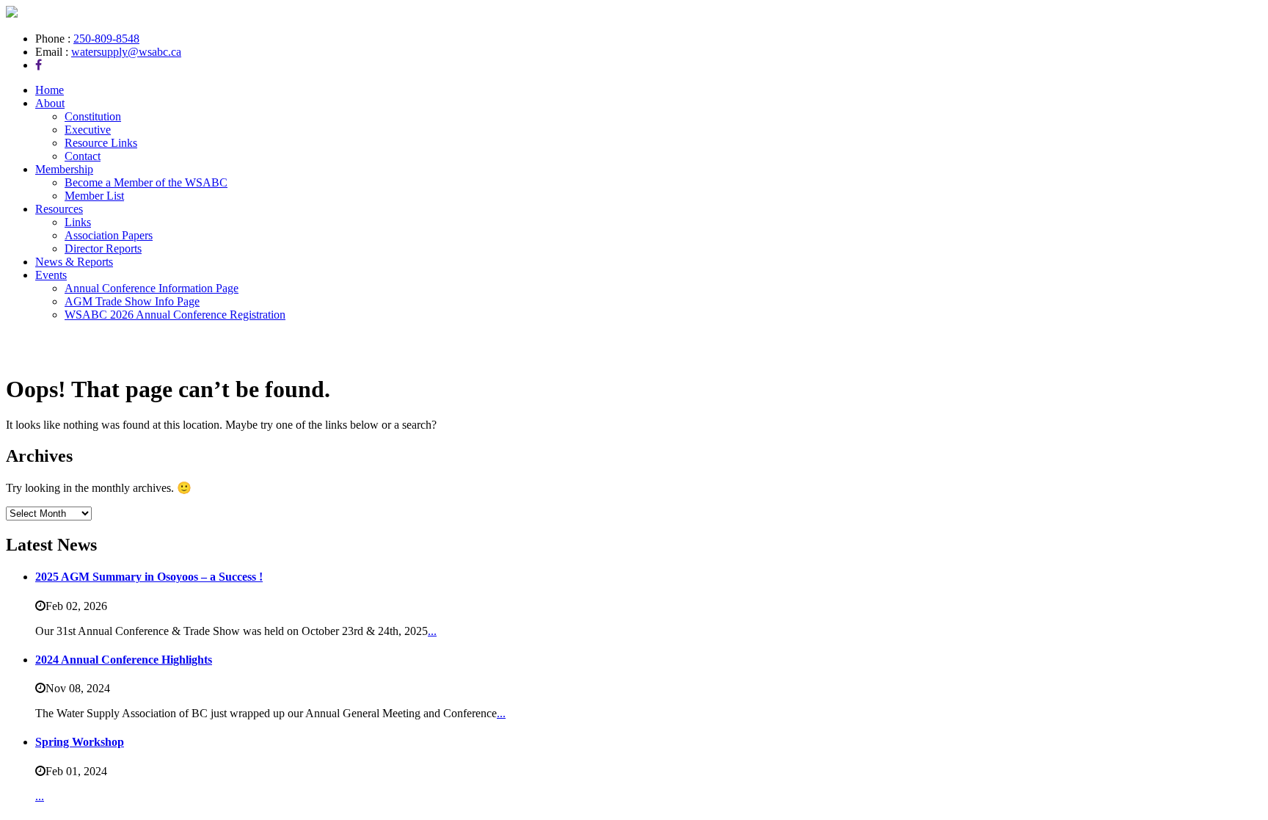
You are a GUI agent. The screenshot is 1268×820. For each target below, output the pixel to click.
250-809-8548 (106, 38)
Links (78, 222)
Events (51, 275)
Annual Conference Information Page (151, 288)
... (432, 631)
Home (49, 90)
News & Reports (74, 261)
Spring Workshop (79, 742)
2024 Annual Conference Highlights (123, 659)
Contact (83, 156)
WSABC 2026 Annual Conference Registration (175, 314)
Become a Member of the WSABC (146, 182)
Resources (59, 209)
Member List (94, 195)
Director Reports (103, 248)
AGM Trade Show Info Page (132, 301)
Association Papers (109, 235)
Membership (64, 169)
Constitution (93, 116)
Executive (88, 129)
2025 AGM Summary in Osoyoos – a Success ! (149, 576)
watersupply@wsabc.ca (126, 52)
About (50, 103)
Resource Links (101, 143)
